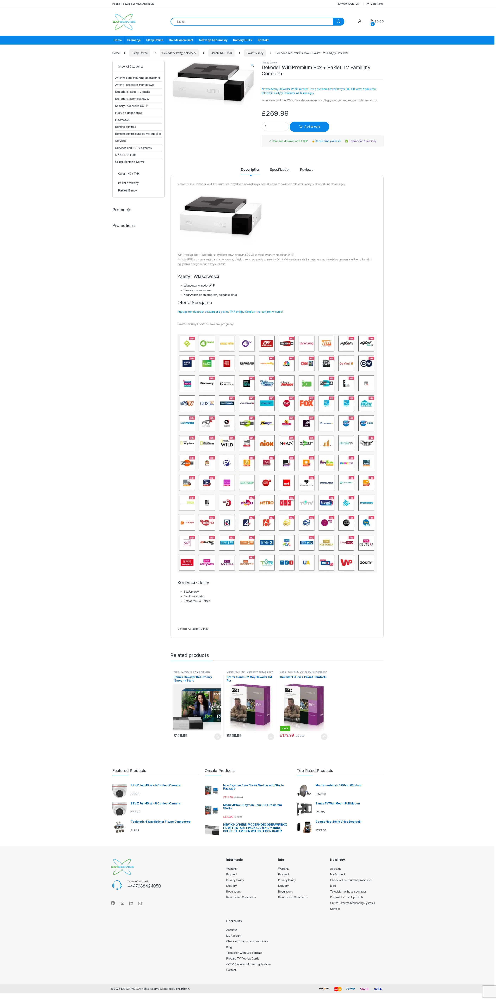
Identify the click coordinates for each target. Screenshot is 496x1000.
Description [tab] (250, 170)
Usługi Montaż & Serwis (130, 161)
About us (335, 868)
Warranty (232, 868)
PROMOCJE (122, 119)
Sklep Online (154, 40)
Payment (231, 874)
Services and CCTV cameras (133, 147)
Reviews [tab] (306, 170)
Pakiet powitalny (128, 183)
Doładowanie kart (181, 40)
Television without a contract (348, 891)
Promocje (134, 40)
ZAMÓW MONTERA (349, 3)
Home (118, 40)
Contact (335, 908)
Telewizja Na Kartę (199, 671)
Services (120, 140)
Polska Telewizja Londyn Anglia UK (133, 3)
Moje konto (377, 3)
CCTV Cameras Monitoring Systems (352, 903)
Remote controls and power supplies (138, 133)
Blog (333, 885)
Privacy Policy (235, 880)
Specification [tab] (280, 170)
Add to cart (312, 126)
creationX (183, 988)
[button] (252, 65)
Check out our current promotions (351, 880)
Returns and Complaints (241, 897)
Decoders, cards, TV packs (132, 91)
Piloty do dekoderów (128, 112)
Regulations (233, 891)
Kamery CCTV (242, 40)
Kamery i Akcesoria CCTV (131, 105)
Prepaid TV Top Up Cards (346, 897)
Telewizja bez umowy (212, 40)
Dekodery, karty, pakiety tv (179, 53)
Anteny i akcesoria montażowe (134, 84)
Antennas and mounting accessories (137, 77)
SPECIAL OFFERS (126, 154)
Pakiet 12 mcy (255, 53)
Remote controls (125, 126)
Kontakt (263, 40)
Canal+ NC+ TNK (221, 53)
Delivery (231, 885)
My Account (337, 874)
